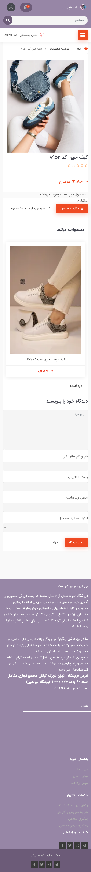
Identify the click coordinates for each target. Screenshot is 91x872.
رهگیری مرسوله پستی (73, 825)
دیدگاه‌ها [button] (76, 386)
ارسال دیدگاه (76, 542)
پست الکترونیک (77, 477)
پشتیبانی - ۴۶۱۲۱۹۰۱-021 (73, 805)
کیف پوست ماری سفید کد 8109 (45, 359)
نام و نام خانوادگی (75, 456)
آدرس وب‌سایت (77, 497)
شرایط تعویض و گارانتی (72, 812)
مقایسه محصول (69, 208)
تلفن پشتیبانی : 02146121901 (20, 35)
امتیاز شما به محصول (73, 518)
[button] (26, 7)
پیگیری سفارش (78, 818)
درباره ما (82, 769)
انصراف (56, 542)
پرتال (33, 855)
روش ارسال (80, 776)
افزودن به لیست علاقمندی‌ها (28, 208)
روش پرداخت (79, 782)
